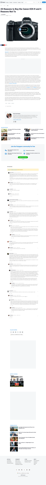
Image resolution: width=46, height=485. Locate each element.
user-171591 (19, 220)
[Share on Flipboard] (4, 45)
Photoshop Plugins (28, 461)
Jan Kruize (19, 172)
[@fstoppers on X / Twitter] (18, 332)
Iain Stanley (3, 14)
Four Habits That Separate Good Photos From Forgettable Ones (26, 428)
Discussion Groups (18, 463)
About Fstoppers (36, 460)
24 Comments (9, 15)
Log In (40, 2)
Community (15, 2)
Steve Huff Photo (9, 106)
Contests (19, 2)
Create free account (23, 157)
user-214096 (17, 193)
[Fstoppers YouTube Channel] (13, 332)
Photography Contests (18, 464)
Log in (23, 159)
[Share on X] (3, 45)
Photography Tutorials (28, 460)
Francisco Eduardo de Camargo (13, 199)
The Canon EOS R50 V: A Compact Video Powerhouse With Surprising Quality (14, 138)
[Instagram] (13, 121)
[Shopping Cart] (38, 2)
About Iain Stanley (16, 113)
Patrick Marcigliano (13, 270)
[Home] (2, 2)
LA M (10, 193)
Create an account (14, 169)
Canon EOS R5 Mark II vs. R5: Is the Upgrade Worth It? (14, 134)
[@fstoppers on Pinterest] (20, 332)
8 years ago (15, 172)
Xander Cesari (12, 172)
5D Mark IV (28, 87)
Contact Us (35, 461)
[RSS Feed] (22, 332)
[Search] (36, 2)
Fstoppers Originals (10, 463)
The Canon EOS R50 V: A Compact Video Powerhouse (37, 130)
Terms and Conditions (25, 476)
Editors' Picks (17, 460)
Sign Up (44, 2)
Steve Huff (6, 51)
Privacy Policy (20, 476)
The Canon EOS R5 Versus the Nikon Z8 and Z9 (14, 130)
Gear (7, 5)
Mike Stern (10, 241)
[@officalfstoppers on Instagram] (11, 332)
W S (11, 225)
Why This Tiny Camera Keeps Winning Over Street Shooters (27, 433)
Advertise (35, 463)
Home (1, 5)
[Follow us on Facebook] (16, 332)
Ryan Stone (18, 315)
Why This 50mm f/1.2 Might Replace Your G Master (26, 443)
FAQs (35, 464)
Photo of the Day (18, 461)
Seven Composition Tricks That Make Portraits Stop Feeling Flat (27, 438)
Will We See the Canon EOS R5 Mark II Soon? (37, 134)
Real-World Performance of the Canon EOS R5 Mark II (37, 138)
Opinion (5, 5)
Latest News (9, 460)
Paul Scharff (11, 290)
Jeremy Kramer (11, 253)
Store (22, 2)
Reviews (10, 2)
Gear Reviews (9, 461)
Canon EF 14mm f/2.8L (13, 83)
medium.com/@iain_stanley (17, 119)
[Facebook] (15, 121)
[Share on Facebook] (1, 45)
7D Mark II (34, 87)
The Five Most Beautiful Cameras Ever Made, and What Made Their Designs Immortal (27, 448)
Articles (7, 2)
